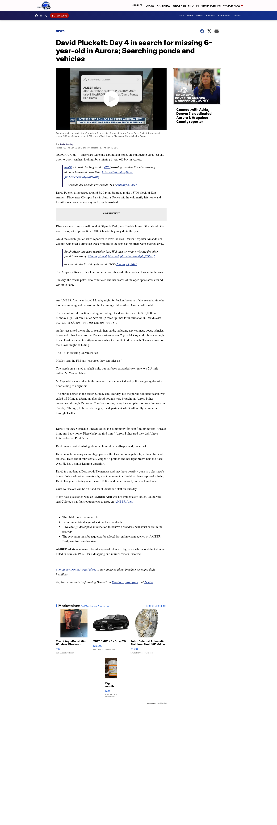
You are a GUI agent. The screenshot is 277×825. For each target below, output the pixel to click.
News (60, 31)
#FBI (107, 167)
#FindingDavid (123, 172)
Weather (179, 5)
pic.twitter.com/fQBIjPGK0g (81, 177)
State (181, 15)
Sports (193, 5)
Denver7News (37, 15)
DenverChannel (46, 15)
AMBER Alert (123, 501)
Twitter (148, 582)
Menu (135, 5)
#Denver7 (108, 172)
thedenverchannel (42, 15)
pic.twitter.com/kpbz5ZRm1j (137, 256)
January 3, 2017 (126, 185)
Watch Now (232, 5)
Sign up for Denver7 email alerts (76, 569)
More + (237, 15)
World (190, 15)
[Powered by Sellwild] (162, 703)
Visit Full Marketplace (156, 606)
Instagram (131, 582)
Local (150, 5)
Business (210, 15)
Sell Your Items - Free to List (95, 606)
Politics (199, 15)
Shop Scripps (211, 5)
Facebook (118, 582)
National (163, 5)
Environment (224, 15)
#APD (68, 167)
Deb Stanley (67, 144)
